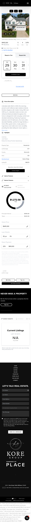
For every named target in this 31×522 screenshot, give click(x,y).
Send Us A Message (15, 432)
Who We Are (15, 378)
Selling (15, 372)
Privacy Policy (11, 425)
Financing (15, 374)
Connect (15, 380)
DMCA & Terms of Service (18, 500)
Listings (15, 368)
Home (15, 365)
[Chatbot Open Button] (27, 518)
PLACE (24, 485)
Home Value (15, 376)
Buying (15, 370)
